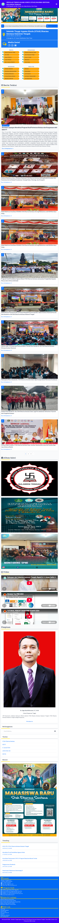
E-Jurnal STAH (6, 747)
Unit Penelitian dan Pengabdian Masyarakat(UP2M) (10, 901)
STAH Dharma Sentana (8, 741)
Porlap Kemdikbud (5, 910)
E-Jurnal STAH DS (5, 912)
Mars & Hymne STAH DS (10, 62)
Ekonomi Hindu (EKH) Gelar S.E (8, 894)
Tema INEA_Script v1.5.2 (51, 919)
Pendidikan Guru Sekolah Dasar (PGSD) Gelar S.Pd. (12, 892)
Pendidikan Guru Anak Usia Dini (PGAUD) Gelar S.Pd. (12, 893)
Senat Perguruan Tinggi (29, 54)
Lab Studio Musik (28, 78)
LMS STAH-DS (6, 751)
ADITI (4, 744)
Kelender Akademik (9, 68)
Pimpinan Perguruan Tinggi (30, 52)
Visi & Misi (7, 54)
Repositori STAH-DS (9, 78)
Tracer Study (27, 62)
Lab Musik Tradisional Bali (30, 76)
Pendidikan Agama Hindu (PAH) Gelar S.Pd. (10, 889)
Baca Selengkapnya (7, 148)
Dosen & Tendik (28, 57)
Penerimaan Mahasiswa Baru (10, 71)
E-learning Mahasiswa (9, 73)
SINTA (4, 754)
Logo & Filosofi (8, 59)
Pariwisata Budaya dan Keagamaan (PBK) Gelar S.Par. (12, 891)
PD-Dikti (3, 909)
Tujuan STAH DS (8, 57)
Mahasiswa (27, 59)
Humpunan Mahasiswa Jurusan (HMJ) (8, 904)
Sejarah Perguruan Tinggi (10, 52)
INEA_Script (32, 921)
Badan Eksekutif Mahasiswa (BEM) (8, 903)
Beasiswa (27, 68)
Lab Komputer (28, 73)
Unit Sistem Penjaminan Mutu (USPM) (8, 900)
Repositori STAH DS (5, 915)
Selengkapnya (29, 721)
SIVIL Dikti (3, 911)
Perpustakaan (27, 71)
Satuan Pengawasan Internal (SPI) (7, 899)
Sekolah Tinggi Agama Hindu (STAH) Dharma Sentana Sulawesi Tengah (28, 919)
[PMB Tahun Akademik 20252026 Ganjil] (29, 800)
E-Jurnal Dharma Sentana (10, 76)
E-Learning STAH (4, 916)
